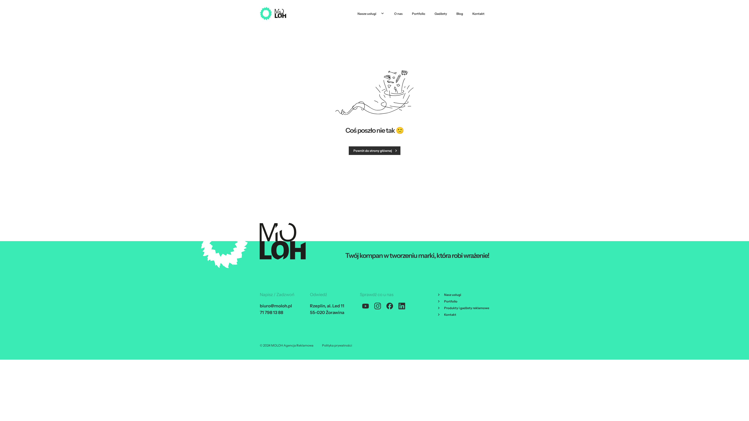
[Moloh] (273, 13)
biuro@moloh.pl (276, 306)
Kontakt (478, 14)
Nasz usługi (452, 295)
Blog (459, 14)
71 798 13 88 (271, 312)
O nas (398, 14)
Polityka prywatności (337, 345)
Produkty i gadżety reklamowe (466, 308)
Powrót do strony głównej (372, 151)
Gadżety (441, 14)
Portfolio (418, 14)
